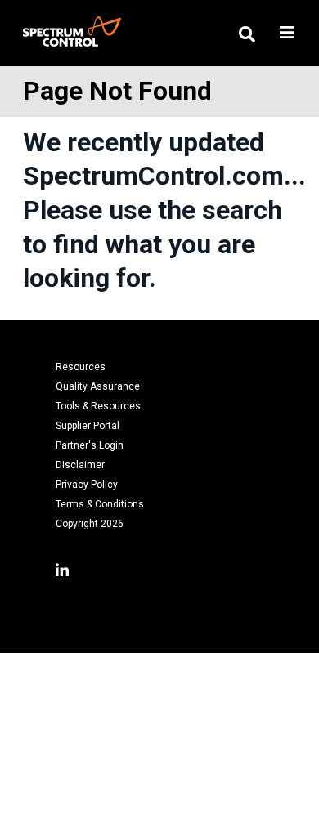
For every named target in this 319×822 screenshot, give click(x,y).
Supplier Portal (87, 425)
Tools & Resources (98, 406)
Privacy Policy (87, 484)
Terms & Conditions (100, 504)
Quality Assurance (98, 386)
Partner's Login (90, 445)
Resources (81, 367)
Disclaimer (80, 465)
